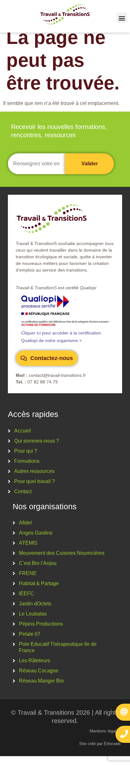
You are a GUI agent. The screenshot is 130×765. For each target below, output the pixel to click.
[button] (121, 18)
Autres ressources (34, 471)
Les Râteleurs (34, 660)
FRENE (28, 573)
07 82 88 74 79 (42, 381)
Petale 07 (29, 634)
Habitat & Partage (39, 583)
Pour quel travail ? (34, 481)
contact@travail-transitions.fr (57, 375)
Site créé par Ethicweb (100, 743)
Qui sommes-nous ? (36, 441)
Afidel (25, 522)
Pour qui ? (25, 451)
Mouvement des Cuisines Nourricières (61, 553)
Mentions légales (105, 731)
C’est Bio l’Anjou (37, 563)
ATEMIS (28, 543)
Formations (26, 461)
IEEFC (26, 593)
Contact (23, 491)
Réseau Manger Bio (41, 680)
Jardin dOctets (35, 603)
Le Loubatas (33, 613)
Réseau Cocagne (38, 670)
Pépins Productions (41, 624)
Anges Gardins (35, 533)
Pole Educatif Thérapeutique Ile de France (58, 647)
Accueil (22, 430)
